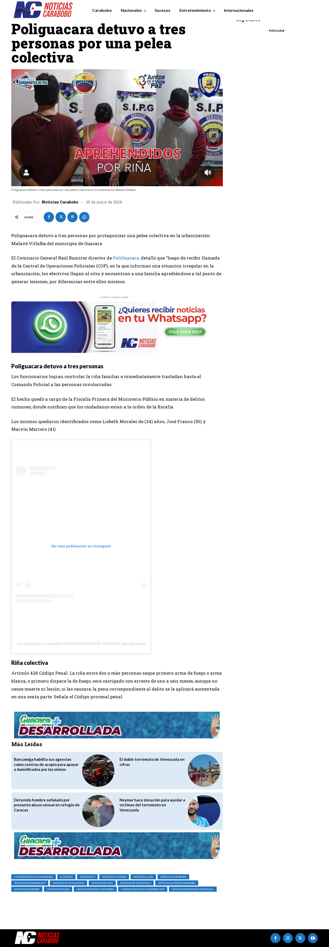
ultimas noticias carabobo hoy (142, 889)
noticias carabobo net (29, 883)
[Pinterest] (72, 217)
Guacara (66, 876)
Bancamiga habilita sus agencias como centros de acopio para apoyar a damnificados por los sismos (46, 764)
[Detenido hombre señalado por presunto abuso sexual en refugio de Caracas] (98, 811)
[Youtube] (313, 938)
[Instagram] (288, 938)
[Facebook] (49, 217)
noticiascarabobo (27, 889)
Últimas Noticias (58, 889)
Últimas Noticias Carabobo (95, 889)
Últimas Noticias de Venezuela (193, 889)
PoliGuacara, (126, 258)
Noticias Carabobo (60, 202)
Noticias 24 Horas (114, 876)
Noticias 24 (87, 876)
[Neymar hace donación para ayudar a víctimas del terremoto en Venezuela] (204, 811)
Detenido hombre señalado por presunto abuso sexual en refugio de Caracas (47, 805)
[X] (61, 217)
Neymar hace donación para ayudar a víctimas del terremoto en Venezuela (152, 805)
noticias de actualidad (68, 883)
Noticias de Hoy (102, 883)
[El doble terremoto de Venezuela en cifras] (204, 770)
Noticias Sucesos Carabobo (176, 883)
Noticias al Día (143, 876)
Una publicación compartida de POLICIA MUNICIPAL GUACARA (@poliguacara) (81, 643)
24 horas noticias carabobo (33, 876)
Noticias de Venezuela (135, 883)
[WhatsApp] (84, 217)
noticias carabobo (173, 876)
